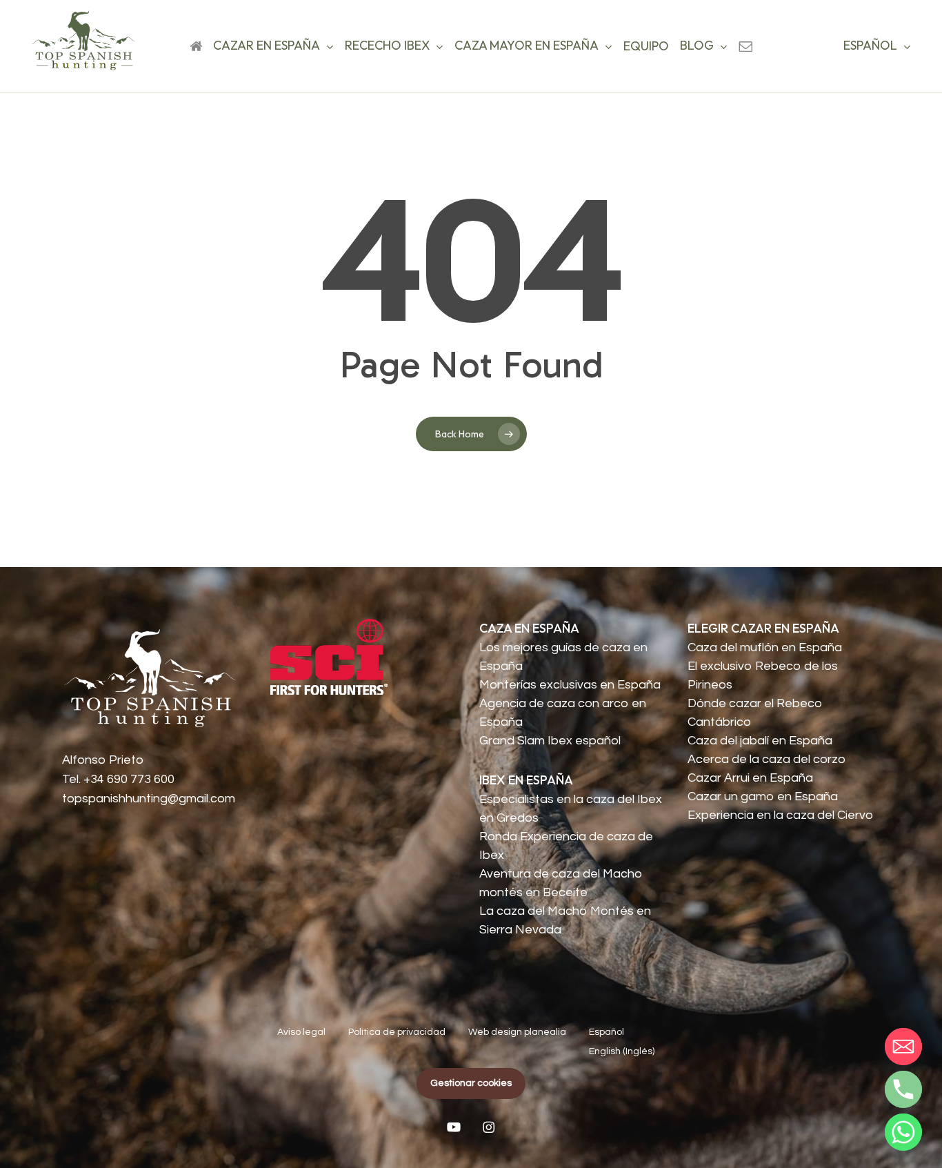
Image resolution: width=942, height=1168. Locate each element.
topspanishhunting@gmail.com (148, 798)
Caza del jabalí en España (760, 740)
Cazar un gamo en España (763, 796)
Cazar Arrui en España (750, 777)
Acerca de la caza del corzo (766, 759)
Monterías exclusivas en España (570, 684)
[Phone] (903, 1089)
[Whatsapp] (903, 1132)
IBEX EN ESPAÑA (526, 780)
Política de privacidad (396, 1032)
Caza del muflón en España (765, 647)
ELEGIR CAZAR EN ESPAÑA (763, 628)
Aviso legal (301, 1032)
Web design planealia (517, 1032)
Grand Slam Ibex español (550, 740)
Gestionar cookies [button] (471, 1083)
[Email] (903, 1046)
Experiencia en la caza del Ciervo (780, 815)
